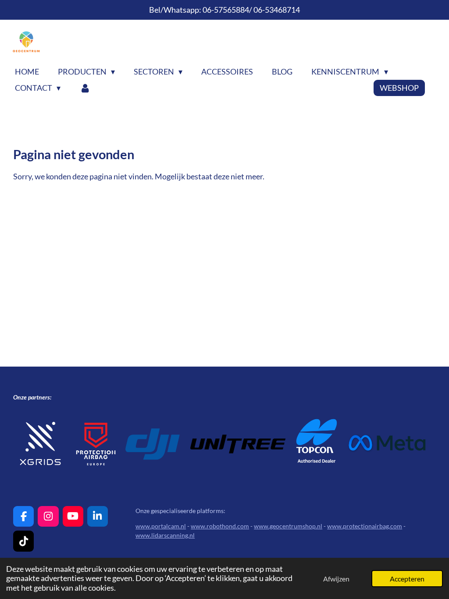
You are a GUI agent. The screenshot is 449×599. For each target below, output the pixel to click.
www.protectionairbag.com (364, 526)
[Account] (84, 88)
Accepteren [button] (407, 578)
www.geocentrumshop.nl (288, 526)
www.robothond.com (220, 526)
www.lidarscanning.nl (165, 535)
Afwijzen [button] (336, 578)
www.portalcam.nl (160, 526)
